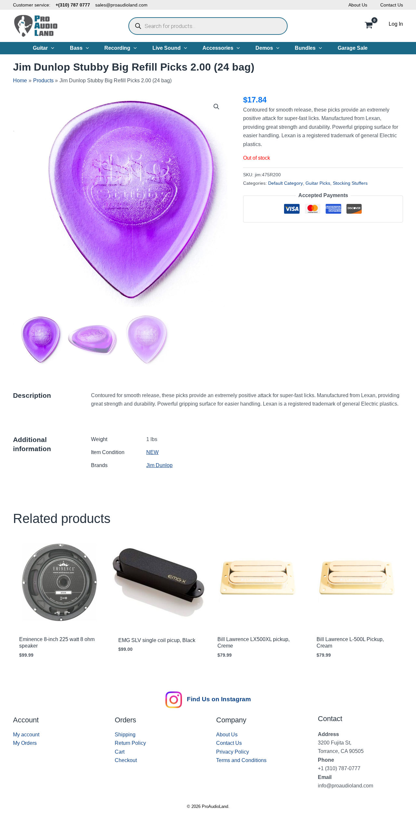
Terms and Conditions (241, 760)
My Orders (25, 743)
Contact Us (391, 4)
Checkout (126, 760)
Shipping (125, 734)
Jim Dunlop (159, 465)
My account (26, 734)
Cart (119, 752)
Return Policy (130, 743)
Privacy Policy (232, 752)
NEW (152, 452)
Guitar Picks (318, 183)
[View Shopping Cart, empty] (368, 26)
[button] (51, 48)
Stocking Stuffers (350, 183)
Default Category (285, 183)
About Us (357, 4)
